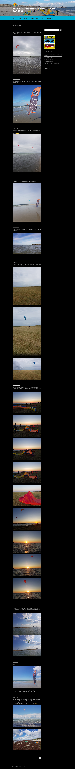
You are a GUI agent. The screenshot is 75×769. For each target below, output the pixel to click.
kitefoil (25, 18)
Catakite (37, 18)
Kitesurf (20, 18)
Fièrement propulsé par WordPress (18, 766)
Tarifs (43, 18)
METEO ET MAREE (50, 18)
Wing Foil (32, 18)
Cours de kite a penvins (48, 59)
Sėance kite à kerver (48, 57)
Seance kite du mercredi (48, 61)
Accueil (14, 18)
